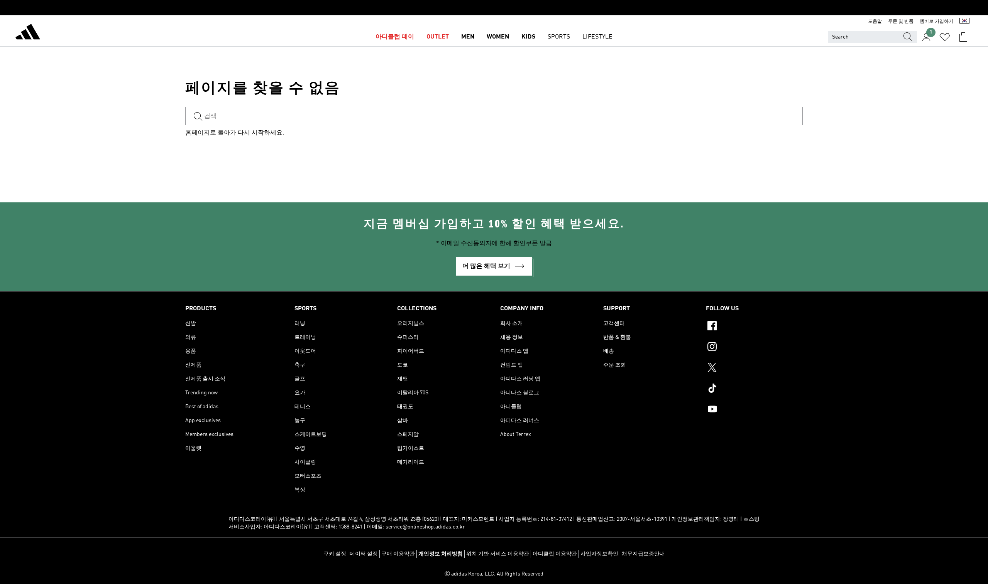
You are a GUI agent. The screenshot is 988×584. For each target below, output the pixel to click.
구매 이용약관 (398, 554)
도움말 (875, 21)
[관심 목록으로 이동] (945, 37)
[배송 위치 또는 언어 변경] (964, 21)
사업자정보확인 (599, 554)
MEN (467, 37)
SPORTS (559, 37)
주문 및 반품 (901, 21)
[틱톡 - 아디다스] (754, 389)
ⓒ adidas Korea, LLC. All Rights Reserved (494, 574)
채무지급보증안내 (643, 554)
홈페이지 (197, 133)
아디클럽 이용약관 (555, 554)
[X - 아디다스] (754, 368)
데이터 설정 (364, 554)
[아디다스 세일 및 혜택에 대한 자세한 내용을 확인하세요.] (494, 7)
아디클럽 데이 (395, 37)
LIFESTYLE (597, 37)
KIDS (528, 37)
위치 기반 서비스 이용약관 (497, 554)
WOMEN (498, 37)
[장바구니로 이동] (963, 37)
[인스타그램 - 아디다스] (754, 347)
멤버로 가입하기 (936, 21)
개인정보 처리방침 (440, 554)
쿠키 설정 (334, 554)
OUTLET (437, 37)
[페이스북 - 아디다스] (754, 326)
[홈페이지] (27, 33)
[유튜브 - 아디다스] (754, 410)
